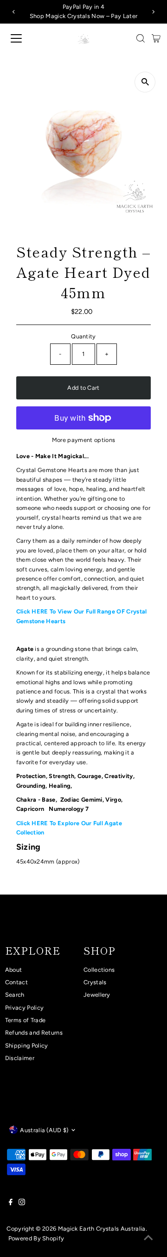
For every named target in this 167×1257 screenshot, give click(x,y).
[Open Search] (140, 38)
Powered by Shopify (36, 1238)
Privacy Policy (24, 1007)
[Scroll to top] (148, 1238)
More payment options (83, 439)
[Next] (153, 11)
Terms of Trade (25, 1020)
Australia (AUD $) (44, 1130)
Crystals (95, 982)
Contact (16, 982)
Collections (99, 969)
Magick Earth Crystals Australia (102, 1228)
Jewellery (97, 994)
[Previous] (13, 11)
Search (15, 994)
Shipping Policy (26, 1045)
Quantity (83, 336)
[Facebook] (10, 1203)
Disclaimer (19, 1058)
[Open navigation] (22, 38)
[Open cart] (156, 38)
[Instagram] (21, 1203)
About (13, 969)
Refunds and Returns (34, 1032)
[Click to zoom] (145, 82)
